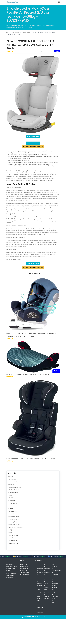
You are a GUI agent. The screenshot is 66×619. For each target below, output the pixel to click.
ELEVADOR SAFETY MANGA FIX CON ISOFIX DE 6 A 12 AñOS (27, 375)
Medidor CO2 (13, 511)
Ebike (11, 495)
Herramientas (13, 503)
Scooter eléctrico (14, 535)
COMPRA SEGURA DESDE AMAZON (33, 146)
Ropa (11, 532)
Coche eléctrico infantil (16, 490)
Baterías (12, 484)
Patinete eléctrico (14, 519)
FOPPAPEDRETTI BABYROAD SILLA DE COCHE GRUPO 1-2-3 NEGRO (30, 459)
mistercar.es (11, 561)
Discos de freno (14, 492)
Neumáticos (13, 514)
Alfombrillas (13, 479)
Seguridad (12, 538)
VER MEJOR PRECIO (33, 143)
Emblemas (12, 500)
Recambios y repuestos (16, 527)
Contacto (25, 567)
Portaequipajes (14, 522)
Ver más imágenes (33, 136)
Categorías (15, 32)
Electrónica (12, 498)
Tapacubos (13, 546)
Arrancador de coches (16, 482)
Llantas (11, 508)
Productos (25, 565)
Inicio (7, 32)
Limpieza (12, 506)
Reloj (11, 530)
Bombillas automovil (15, 487)
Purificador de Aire (15, 524)
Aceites (11, 476)
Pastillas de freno (14, 516)
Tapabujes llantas (14, 543)
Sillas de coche (26, 32)
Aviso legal (25, 572)
